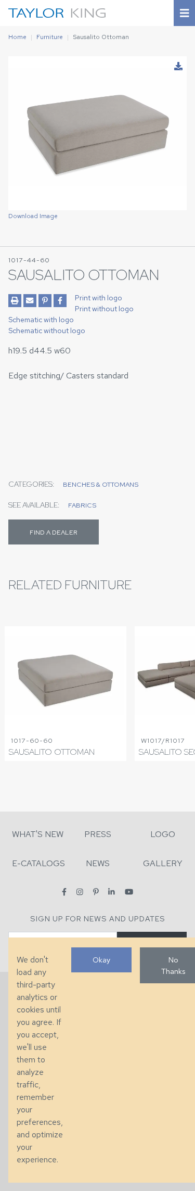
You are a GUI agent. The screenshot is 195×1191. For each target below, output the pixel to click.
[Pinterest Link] (44, 300)
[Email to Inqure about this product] (29, 300)
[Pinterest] (96, 892)
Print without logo (104, 308)
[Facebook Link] (60, 300)
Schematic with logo (41, 319)
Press (97, 834)
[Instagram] (79, 892)
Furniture (49, 37)
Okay (101, 960)
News (98, 863)
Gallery (163, 863)
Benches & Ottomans (100, 484)
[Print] (14, 300)
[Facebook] (64, 892)
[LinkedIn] (111, 892)
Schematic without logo (46, 330)
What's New (37, 834)
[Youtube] (129, 892)
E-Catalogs (38, 863)
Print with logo (98, 297)
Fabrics (82, 505)
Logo (162, 834)
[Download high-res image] (178, 66)
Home (17, 37)
